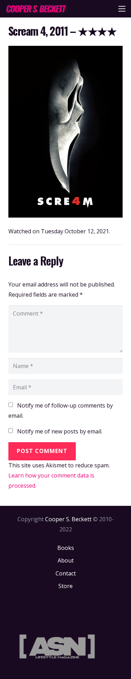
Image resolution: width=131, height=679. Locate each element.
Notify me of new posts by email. (59, 431)
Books (65, 548)
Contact (66, 573)
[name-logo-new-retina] (36, 8)
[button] (122, 8)
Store (65, 586)
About (66, 560)
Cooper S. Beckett (68, 519)
